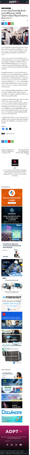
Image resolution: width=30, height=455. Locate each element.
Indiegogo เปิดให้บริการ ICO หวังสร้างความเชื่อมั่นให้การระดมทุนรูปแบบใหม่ (7, 151)
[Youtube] (20, 445)
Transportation (8, 8)
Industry (6, 6)
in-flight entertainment (10, 133)
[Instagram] (11, 445)
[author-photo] (15, 166)
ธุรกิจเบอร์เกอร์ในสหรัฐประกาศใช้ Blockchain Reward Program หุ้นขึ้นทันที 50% (22, 152)
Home (2, 6)
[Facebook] (2, 23)
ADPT (4, 20)
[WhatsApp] (12, 23)
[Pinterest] (9, 23)
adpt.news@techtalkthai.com (16, 441)
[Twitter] (6, 23)
